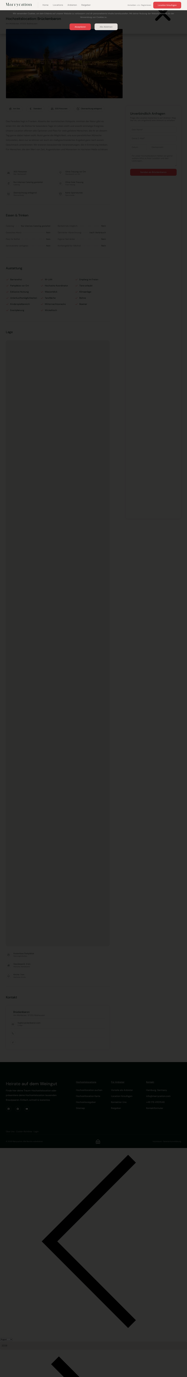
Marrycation (19, 5)
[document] (93, 688)
